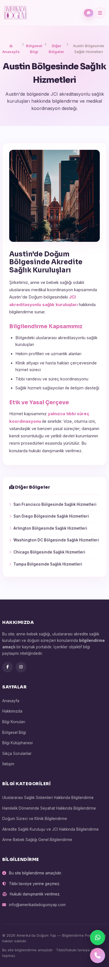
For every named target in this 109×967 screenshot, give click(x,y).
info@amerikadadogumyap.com (37, 904)
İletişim (8, 764)
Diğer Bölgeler (56, 48)
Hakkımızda (12, 711)
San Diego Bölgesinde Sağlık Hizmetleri (51, 516)
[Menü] (100, 13)
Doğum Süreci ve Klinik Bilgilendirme (34, 818)
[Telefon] (97, 955)
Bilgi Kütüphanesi (17, 743)
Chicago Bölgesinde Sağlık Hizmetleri (49, 552)
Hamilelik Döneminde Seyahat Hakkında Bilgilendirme (49, 808)
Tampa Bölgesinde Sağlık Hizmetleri (47, 564)
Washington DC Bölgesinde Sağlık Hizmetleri (56, 540)
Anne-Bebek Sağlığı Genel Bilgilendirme (37, 839)
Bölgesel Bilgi (34, 48)
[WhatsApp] (97, 937)
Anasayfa (11, 51)
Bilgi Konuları (13, 722)
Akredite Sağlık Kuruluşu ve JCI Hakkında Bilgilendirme (50, 829)
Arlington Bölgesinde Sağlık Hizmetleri (50, 528)
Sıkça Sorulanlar (17, 753)
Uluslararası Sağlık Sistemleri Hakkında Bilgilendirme (48, 797)
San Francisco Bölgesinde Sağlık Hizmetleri (54, 504)
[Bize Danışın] (88, 13)
